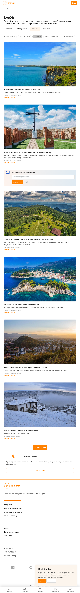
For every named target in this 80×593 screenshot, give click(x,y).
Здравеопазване (68, 36)
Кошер (6, 528)
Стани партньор (10, 516)
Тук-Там (6, 97)
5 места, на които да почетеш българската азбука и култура (28, 152)
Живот (12, 97)
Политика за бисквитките (40, 586)
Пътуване (37, 36)
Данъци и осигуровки (51, 36)
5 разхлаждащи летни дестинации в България (22, 89)
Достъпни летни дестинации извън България (21, 304)
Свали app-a (8, 536)
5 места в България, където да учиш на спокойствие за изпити (28, 239)
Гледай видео (40, 470)
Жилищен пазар (24, 36)
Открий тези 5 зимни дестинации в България (21, 430)
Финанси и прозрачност (13, 508)
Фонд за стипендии (11, 532)
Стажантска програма (13, 512)
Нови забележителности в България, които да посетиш (25, 367)
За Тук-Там (8, 504)
